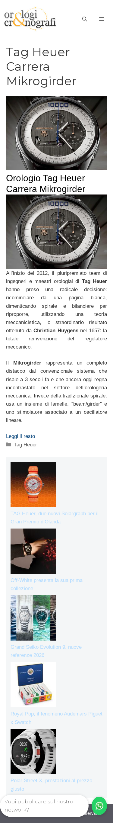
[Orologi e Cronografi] (30, 19)
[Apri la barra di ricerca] (84, 19)
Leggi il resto (20, 436)
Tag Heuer (25, 445)
